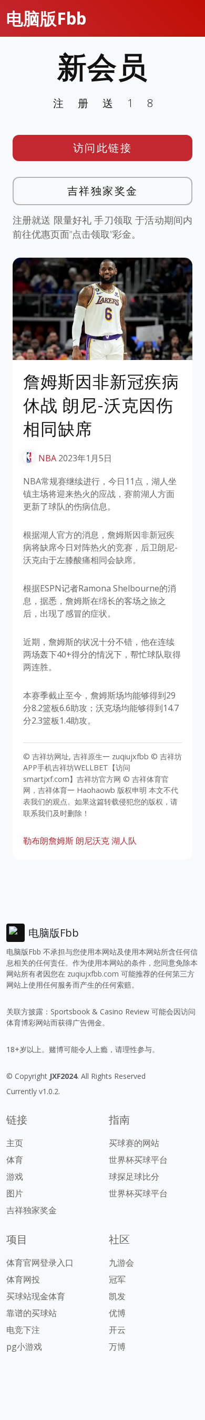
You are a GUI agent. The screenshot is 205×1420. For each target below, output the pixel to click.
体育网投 (23, 1279)
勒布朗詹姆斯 (48, 840)
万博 (117, 1346)
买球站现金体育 (35, 1296)
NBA (47, 458)
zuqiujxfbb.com (93, 974)
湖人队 (124, 840)
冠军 (117, 1279)
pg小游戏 (24, 1346)
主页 (14, 1143)
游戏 (14, 1176)
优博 (117, 1313)
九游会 (121, 1262)
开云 (117, 1330)
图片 (14, 1193)
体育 (14, 1159)
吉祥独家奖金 (102, 191)
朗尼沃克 (92, 840)
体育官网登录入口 (40, 1262)
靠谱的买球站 (31, 1313)
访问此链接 (102, 148)
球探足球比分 (134, 1176)
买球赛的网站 (134, 1143)
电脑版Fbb (46, 18)
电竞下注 (23, 1330)
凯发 (117, 1296)
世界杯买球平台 (138, 1159)
